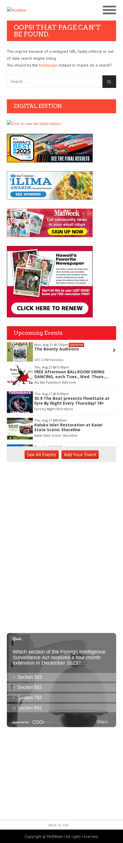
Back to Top (59, 825)
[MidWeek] (34, 10)
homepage (48, 65)
